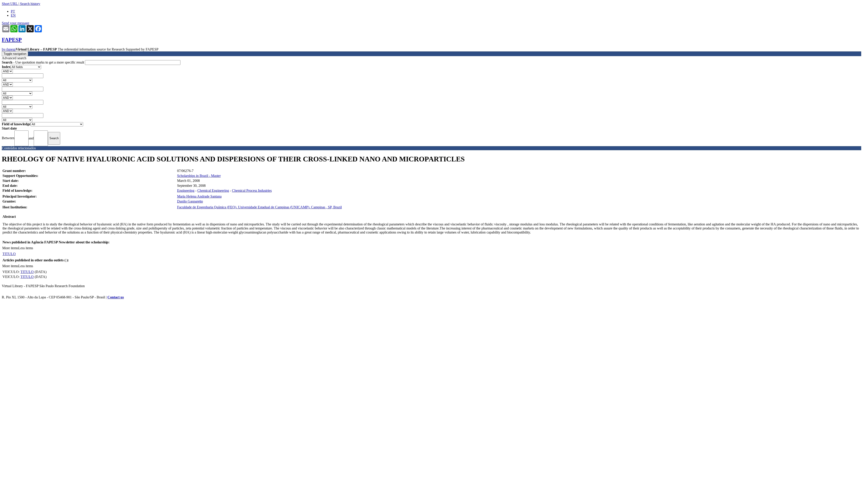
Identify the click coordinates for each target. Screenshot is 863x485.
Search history (30, 4)
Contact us (115, 297)
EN (13, 15)
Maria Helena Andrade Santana (199, 196)
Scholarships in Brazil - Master (199, 176)
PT (13, 11)
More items (10, 248)
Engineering (185, 190)
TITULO (9, 254)
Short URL (10, 4)
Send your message (15, 23)
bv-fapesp (9, 49)
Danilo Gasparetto (190, 201)
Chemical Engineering (213, 190)
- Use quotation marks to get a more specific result (43, 62)
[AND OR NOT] (7, 71)
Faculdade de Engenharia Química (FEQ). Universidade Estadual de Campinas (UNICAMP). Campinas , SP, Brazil (259, 207)
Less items (25, 248)
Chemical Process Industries (252, 190)
